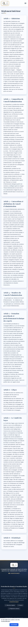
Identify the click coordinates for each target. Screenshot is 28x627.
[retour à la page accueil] (5, 3)
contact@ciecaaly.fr (15, 573)
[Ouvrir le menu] (25, 3)
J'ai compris (14, 624)
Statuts (21, 605)
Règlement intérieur (14, 608)
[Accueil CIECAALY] (14, 565)
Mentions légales (11, 605)
